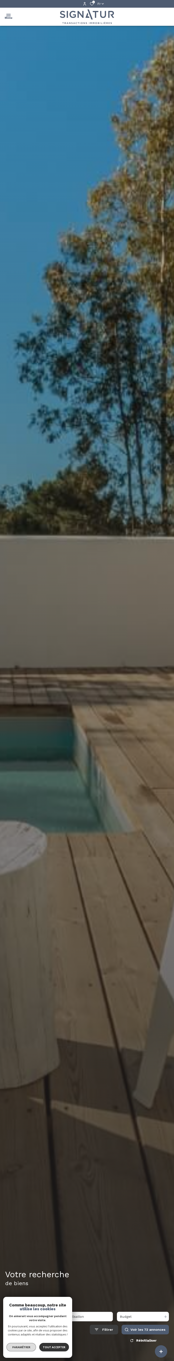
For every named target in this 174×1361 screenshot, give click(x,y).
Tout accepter (54, 1347)
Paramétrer (21, 1347)
